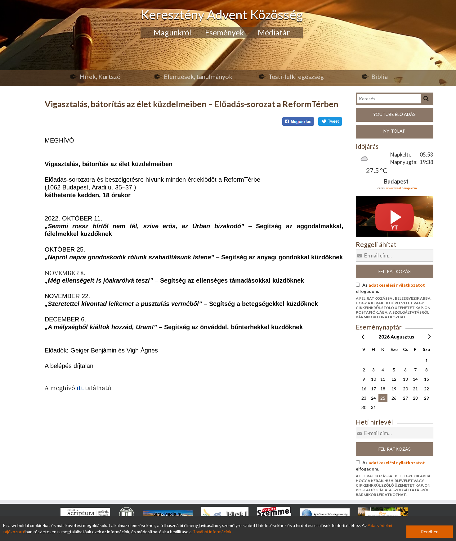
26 (393, 398)
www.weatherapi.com (401, 188)
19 (393, 388)
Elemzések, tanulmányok (198, 76)
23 (363, 398)
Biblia (379, 76)
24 (373, 398)
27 (405, 398)
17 (373, 388)
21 (415, 388)
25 (382, 398)
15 (426, 379)
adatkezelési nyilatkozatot (397, 285)
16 (363, 388)
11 (382, 379)
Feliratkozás (394, 271)
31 (373, 407)
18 (382, 388)
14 (415, 379)
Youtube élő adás (394, 114)
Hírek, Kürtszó (100, 76)
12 (393, 379)
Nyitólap (394, 131)
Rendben (430, 531)
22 (426, 388)
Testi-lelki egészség (296, 76)
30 (363, 407)
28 (415, 398)
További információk (212, 531)
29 (426, 398)
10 (373, 379)
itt (81, 388)
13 (405, 379)
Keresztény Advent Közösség (222, 14)
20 (405, 388)
